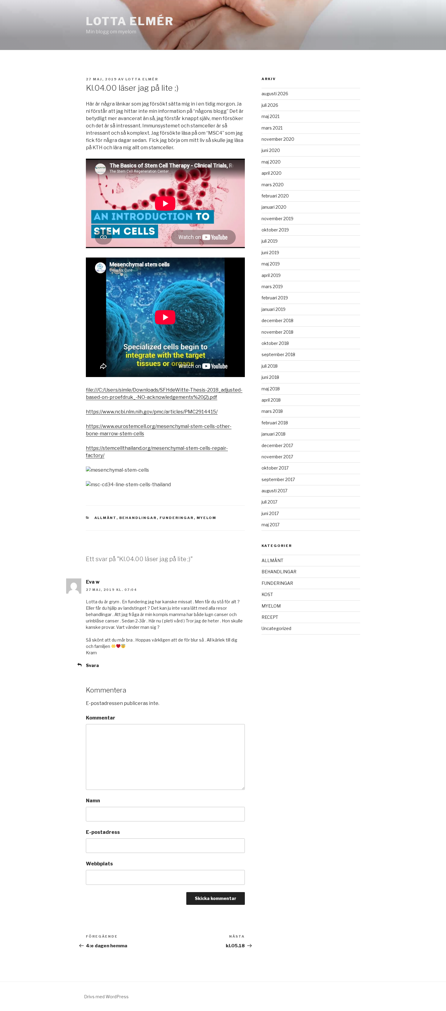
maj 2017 (270, 524)
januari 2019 (274, 309)
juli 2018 (270, 366)
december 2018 (277, 320)
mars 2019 (272, 286)
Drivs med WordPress (106, 996)
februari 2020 (275, 195)
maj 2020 (271, 161)
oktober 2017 (275, 467)
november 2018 (277, 332)
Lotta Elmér (130, 21)
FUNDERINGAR (177, 518)
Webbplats (99, 864)
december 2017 (277, 445)
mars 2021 (272, 127)
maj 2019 (271, 263)
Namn (93, 801)
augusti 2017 (274, 490)
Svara (92, 665)
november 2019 (277, 218)
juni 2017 (270, 513)
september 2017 (278, 479)
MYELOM (207, 518)
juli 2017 (269, 501)
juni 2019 (270, 252)
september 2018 (278, 354)
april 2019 (271, 275)
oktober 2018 (275, 343)
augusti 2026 (275, 93)
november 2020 (278, 139)
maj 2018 (271, 388)
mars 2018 (272, 411)
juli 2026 (270, 105)
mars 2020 (273, 184)
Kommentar (100, 718)
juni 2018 (270, 377)
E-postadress (103, 832)
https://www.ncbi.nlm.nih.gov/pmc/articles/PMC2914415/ (152, 412)
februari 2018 (275, 422)
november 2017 (277, 456)
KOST (267, 594)
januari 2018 (274, 433)
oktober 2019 (275, 229)
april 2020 (272, 173)
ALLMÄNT (105, 518)
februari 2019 (275, 297)
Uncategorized (276, 628)
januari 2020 (274, 207)
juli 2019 (270, 241)
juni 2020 (271, 150)
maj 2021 (270, 116)
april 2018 (271, 400)
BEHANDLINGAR (138, 518)
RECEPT (270, 617)
